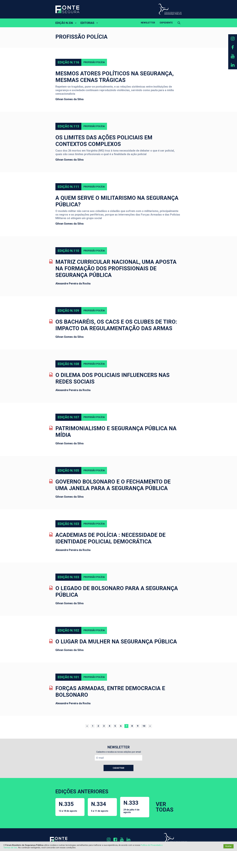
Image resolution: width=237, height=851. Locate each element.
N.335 (68, 806)
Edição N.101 (68, 677)
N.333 (131, 807)
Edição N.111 (68, 187)
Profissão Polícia (94, 62)
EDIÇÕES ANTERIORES (81, 792)
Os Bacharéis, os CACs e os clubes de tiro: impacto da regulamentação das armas (116, 325)
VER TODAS (164, 807)
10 (144, 726)
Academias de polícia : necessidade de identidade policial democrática (110, 538)
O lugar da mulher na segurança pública (116, 641)
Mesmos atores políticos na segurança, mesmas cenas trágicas (114, 76)
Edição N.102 (68, 630)
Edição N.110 (68, 251)
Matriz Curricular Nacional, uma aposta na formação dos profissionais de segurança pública (116, 268)
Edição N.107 (68, 417)
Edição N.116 (68, 62)
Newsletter (148, 22)
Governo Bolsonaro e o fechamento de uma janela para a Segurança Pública (113, 484)
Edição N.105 (68, 470)
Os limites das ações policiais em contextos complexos (103, 140)
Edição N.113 (68, 126)
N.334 (99, 806)
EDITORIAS (87, 23)
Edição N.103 (68, 524)
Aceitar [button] (228, 846)
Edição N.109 (68, 311)
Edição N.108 (68, 364)
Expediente (166, 22)
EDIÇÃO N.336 (64, 23)
